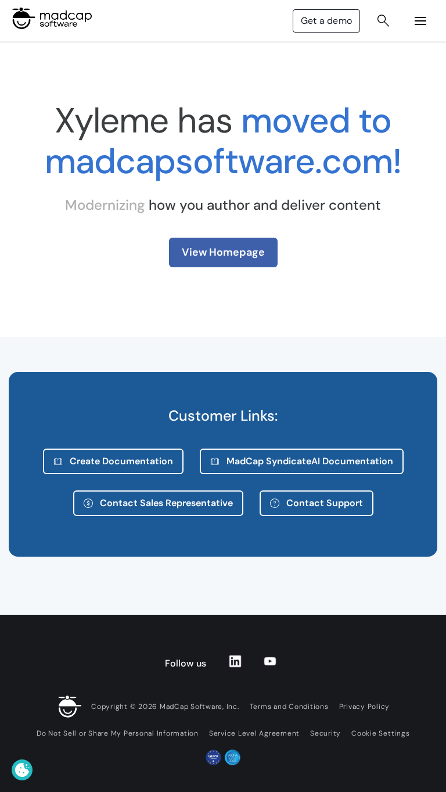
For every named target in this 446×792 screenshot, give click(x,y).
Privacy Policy (364, 706)
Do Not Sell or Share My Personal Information (118, 733)
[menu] (420, 21)
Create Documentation (121, 461)
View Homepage (223, 252)
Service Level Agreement (254, 733)
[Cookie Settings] (22, 769)
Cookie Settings (380, 733)
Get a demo (326, 21)
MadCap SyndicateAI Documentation (309, 461)
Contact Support (324, 503)
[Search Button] (383, 21)
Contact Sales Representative (166, 503)
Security (325, 733)
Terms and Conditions (289, 706)
